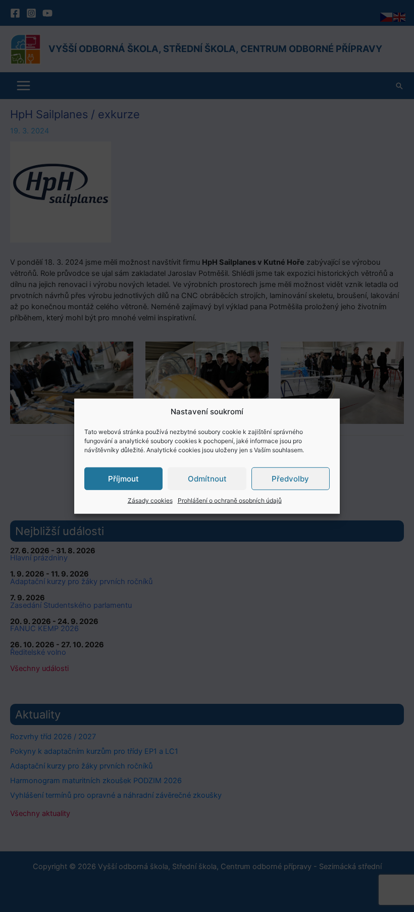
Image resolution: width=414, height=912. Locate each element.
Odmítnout (207, 478)
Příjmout (123, 478)
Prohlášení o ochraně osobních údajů (230, 500)
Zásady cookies (150, 500)
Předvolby (290, 478)
